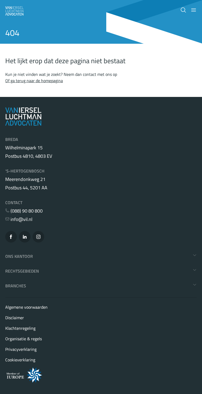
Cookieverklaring (20, 360)
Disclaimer (14, 317)
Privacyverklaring (21, 349)
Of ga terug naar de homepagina (34, 80)
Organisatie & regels (23, 339)
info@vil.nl (20, 219)
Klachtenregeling (20, 328)
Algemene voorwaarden (26, 307)
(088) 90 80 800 (26, 211)
